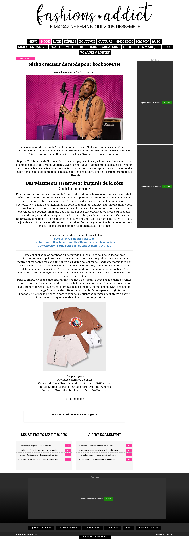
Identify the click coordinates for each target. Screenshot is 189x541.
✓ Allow (167, 103)
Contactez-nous (68, 527)
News (33, 41)
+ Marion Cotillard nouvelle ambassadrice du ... (38, 455)
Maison (142, 41)
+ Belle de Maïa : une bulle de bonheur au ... (97, 446)
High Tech (124, 41)
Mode (45, 41)
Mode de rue (75, 47)
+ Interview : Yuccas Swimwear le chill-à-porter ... (100, 450)
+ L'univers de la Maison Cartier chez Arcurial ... (38, 450)
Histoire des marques (141, 47)
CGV (128, 527)
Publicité (113, 527)
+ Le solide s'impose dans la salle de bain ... (97, 455)
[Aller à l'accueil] (94, 15)
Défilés (70, 41)
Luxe (57, 41)
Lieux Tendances (32, 47)
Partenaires (92, 527)
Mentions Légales (148, 527)
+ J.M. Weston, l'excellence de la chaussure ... (98, 460)
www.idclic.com (168, 534)
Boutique (87, 41)
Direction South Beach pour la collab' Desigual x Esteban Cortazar (74, 242)
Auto (156, 41)
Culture (105, 41)
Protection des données (95, 536)
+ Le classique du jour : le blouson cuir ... (35, 446)
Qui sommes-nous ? (41, 527)
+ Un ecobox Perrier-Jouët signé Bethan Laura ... (39, 460)
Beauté (56, 47)
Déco (167, 47)
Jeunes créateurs (104, 47)
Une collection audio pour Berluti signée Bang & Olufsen (74, 245)
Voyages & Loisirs (95, 52)
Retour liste (25, 58)
